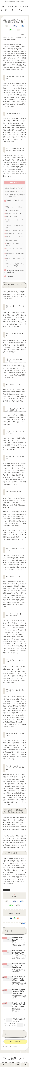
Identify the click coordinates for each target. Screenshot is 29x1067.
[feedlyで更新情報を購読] (14, 918)
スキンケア (6, 890)
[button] (18, 29)
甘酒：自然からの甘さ (11, 216)
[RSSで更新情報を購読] (17, 918)
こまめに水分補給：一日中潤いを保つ (15, 259)
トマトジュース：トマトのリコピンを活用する (15, 220)
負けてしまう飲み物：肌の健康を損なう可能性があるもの (15, 195)
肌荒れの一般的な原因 (11, 191)
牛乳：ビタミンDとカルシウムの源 (15, 213)
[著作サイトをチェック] (11, 918)
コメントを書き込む (15, 1041)
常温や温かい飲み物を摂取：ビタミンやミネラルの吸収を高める (15, 265)
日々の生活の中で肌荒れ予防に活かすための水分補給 (14, 271)
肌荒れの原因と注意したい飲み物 (13, 188)
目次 (13, 182)
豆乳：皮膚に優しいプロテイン (14, 210)
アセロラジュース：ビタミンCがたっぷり (15, 226)
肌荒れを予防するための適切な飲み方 (15, 254)
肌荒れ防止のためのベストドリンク (14, 201)
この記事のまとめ (11, 276)
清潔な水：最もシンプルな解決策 (14, 207)
